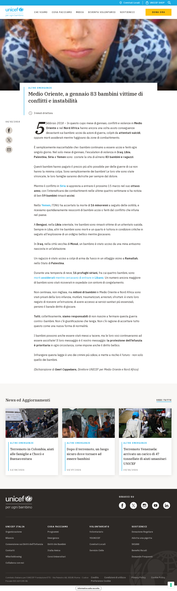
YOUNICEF (95, 538)
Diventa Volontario (102, 12)
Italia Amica (54, 550)
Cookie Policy (158, 578)
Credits (95, 578)
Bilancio (10, 538)
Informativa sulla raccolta (88, 588)
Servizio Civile (97, 550)
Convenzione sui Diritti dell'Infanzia (24, 544)
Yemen (45, 205)
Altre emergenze (40, 88)
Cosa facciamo (62, 12)
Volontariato (96, 531)
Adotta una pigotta (142, 538)
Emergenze (53, 538)
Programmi (53, 531)
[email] (9, 150)
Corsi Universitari (57, 556)
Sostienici (127, 12)
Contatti (10, 550)
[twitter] (9, 141)
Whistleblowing (13, 556)
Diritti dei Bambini (57, 544)
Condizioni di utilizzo (115, 578)
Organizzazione (14, 531)
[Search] (169, 3)
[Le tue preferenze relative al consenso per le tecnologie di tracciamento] (171, 585)
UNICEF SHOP (157, 2)
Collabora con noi (15, 563)
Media (80, 12)
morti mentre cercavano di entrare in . (69, 277)
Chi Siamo (41, 12)
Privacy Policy (138, 578)
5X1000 (135, 544)
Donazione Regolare (142, 531)
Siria (63, 186)
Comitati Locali (132, 2)
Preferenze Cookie (101, 581)
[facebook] (9, 131)
